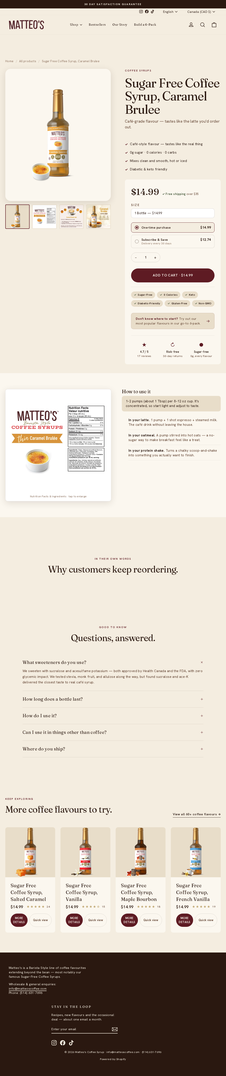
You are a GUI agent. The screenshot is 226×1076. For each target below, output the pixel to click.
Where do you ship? (113, 749)
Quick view (40, 920)
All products (27, 61)
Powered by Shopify (113, 1059)
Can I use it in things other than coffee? (113, 732)
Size (135, 205)
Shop (74, 25)
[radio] (173, 227)
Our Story (119, 25)
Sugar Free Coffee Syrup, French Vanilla (193, 892)
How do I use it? (113, 716)
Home (9, 61)
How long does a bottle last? (113, 699)
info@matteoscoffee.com (28, 989)
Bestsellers (97, 25)
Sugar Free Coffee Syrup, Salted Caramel (28, 892)
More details (19, 920)
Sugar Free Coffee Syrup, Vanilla (82, 892)
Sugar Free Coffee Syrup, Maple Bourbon (139, 892)
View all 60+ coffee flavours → (197, 814)
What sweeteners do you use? (113, 662)
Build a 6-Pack (145, 25)
